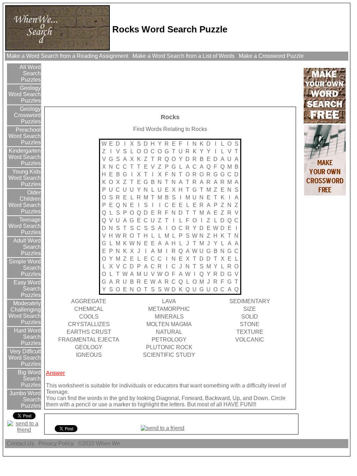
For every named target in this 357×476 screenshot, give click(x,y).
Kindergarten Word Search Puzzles (24, 157)
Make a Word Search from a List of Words (183, 56)
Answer (55, 373)
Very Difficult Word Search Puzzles (24, 357)
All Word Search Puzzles (29, 73)
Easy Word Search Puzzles (26, 288)
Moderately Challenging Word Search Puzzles (24, 312)
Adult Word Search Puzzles (26, 247)
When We (109, 443)
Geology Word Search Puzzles (24, 94)
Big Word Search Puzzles (28, 378)
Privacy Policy (56, 443)
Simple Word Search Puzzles (24, 268)
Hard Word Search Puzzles (27, 337)
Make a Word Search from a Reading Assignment (67, 56)
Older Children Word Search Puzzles (24, 202)
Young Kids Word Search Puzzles (24, 178)
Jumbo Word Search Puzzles (24, 399)
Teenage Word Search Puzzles (24, 226)
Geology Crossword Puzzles (27, 115)
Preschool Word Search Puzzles (24, 136)
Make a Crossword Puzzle (271, 56)
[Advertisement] (172, 83)
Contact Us (20, 443)
